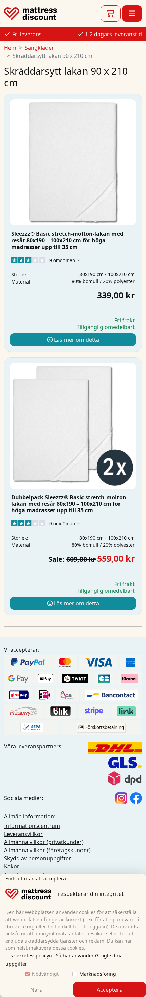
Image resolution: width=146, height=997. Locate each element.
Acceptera (110, 989)
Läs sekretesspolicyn (28, 955)
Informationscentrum (32, 826)
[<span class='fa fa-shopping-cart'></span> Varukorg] (111, 13)
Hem (10, 47)
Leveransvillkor (23, 834)
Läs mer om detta (76, 339)
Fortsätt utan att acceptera (35, 878)
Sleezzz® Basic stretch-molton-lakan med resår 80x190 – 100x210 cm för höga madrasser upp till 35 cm (67, 240)
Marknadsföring (97, 974)
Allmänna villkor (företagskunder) (47, 850)
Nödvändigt (45, 974)
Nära (36, 989)
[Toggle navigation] (132, 13)
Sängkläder (39, 47)
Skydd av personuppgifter (37, 858)
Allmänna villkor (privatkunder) (44, 842)
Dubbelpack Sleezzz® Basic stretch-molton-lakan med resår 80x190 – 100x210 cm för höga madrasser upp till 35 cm (69, 504)
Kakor (11, 866)
